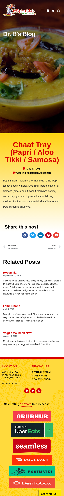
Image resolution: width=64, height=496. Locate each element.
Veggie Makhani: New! (17, 333)
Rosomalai (10, 272)
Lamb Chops (11, 306)
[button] (42, 10)
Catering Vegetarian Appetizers (33, 172)
